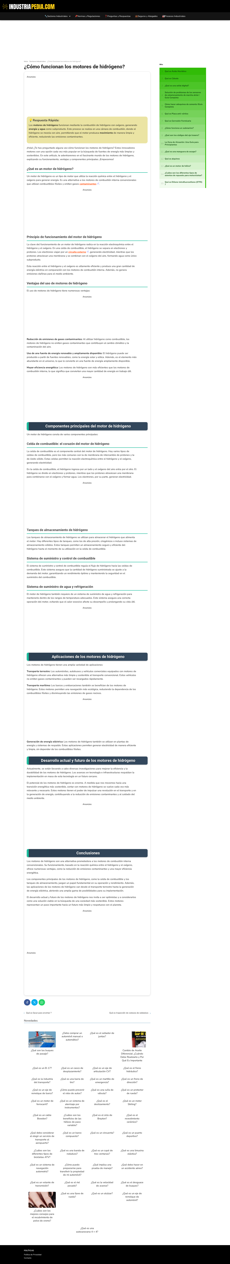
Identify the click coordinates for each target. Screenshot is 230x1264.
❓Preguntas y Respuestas (118, 16)
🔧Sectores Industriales (56, 16)
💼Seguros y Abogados (146, 16)
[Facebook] (27, 1002)
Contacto (27, 1258)
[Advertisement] (115, 40)
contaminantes (88, 183)
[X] (34, 1002)
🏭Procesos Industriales (173, 16)
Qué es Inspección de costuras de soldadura (128, 1013)
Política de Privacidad (32, 1254)
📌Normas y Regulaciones (87, 16)
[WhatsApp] (42, 1002)
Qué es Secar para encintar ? (39, 1013)
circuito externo (77, 252)
